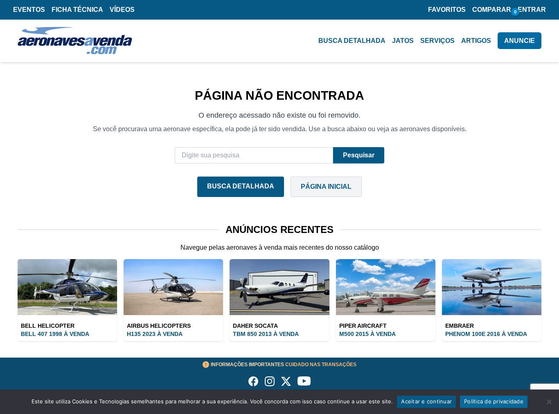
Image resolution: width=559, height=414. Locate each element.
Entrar (532, 9)
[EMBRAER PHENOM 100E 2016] (491, 287)
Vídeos (122, 9)
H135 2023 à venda (155, 334)
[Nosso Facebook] (253, 381)
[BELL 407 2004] (67, 287)
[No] (549, 402)
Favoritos (447, 9)
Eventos (29, 9)
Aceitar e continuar (426, 401)
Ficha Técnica (77, 9)
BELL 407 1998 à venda (55, 334)
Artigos (476, 40)
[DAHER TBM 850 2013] (279, 287)
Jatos (403, 40)
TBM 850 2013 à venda (266, 334)
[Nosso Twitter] (286, 381)
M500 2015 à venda (367, 334)
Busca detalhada (351, 40)
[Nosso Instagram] (270, 381)
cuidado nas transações (283, 364)
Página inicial (326, 186)
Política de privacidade (493, 401)
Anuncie (519, 40)
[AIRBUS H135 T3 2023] (173, 287)
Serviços (437, 40)
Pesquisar (358, 155)
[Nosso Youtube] (304, 381)
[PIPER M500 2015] (385, 287)
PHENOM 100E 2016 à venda (486, 334)
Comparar (491, 9)
